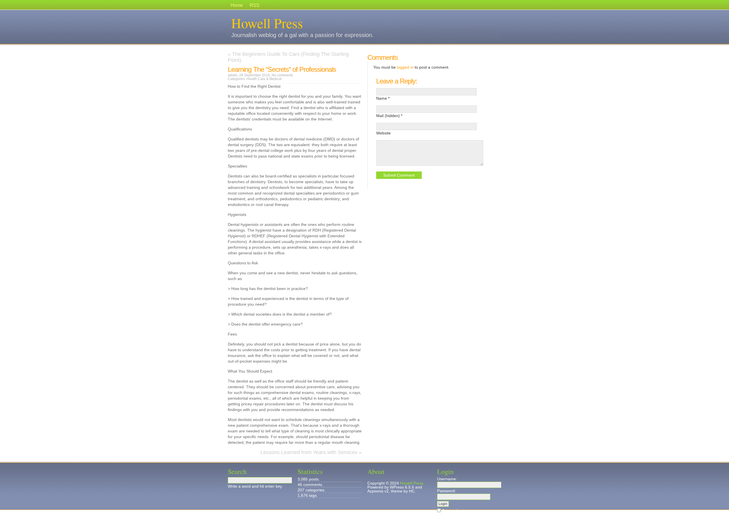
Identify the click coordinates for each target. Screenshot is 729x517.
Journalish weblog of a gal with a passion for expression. (302, 35)
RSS (254, 5)
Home (237, 5)
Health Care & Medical (264, 79)
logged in (405, 67)
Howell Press (267, 23)
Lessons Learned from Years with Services (309, 452)
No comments (282, 75)
